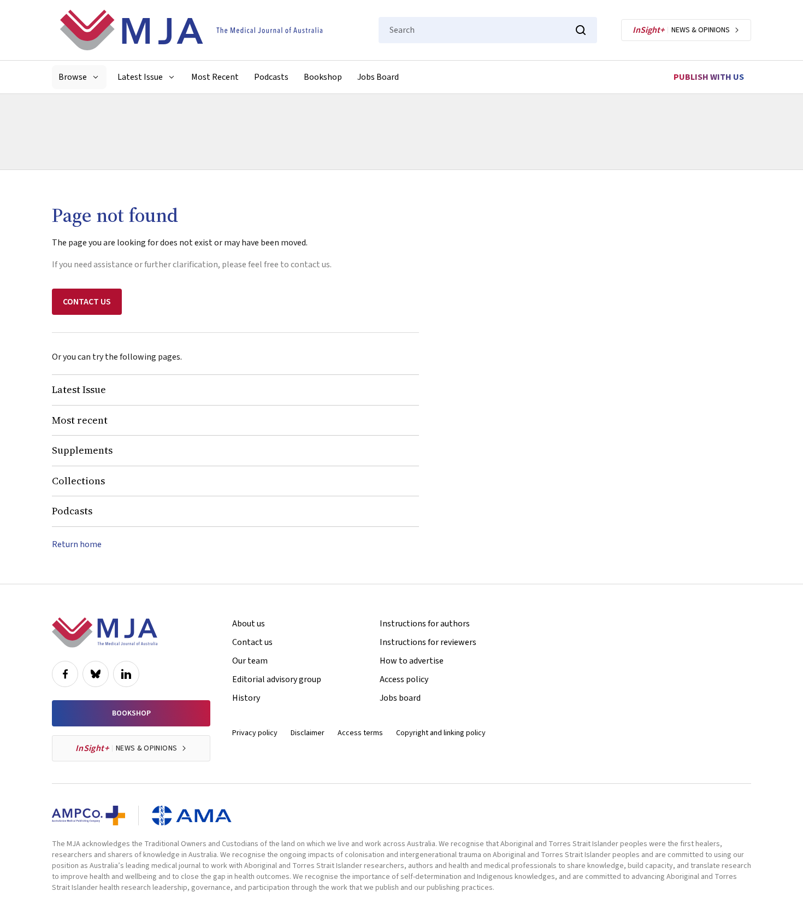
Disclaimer (307, 733)
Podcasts (271, 77)
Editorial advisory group (276, 679)
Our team (250, 661)
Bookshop (323, 77)
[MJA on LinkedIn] (126, 674)
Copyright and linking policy (441, 733)
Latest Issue (79, 389)
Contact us (252, 642)
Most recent (80, 420)
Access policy (404, 679)
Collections (78, 481)
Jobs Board (378, 77)
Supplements (82, 450)
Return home (77, 544)
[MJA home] (104, 632)
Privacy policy (254, 733)
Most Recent (215, 77)
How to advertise (412, 661)
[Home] (191, 30)
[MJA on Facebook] (65, 674)
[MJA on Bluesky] (95, 674)
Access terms (360, 733)
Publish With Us (709, 77)
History (246, 698)
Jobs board (400, 698)
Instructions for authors (425, 624)
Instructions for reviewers (428, 642)
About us (248, 624)
